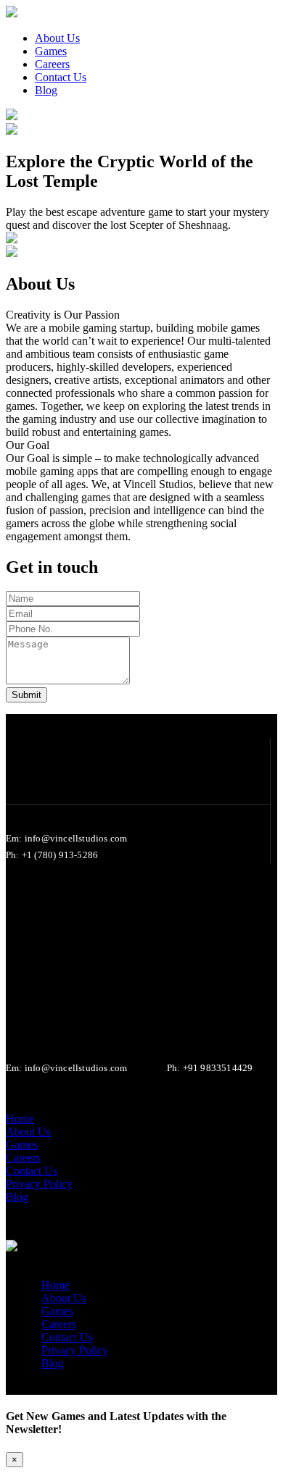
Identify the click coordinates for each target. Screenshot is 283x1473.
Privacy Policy (74, 1350)
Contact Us (67, 1337)
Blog (52, 1363)
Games (57, 1311)
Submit (26, 694)
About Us (63, 1298)
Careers (58, 1324)
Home (55, 1285)
